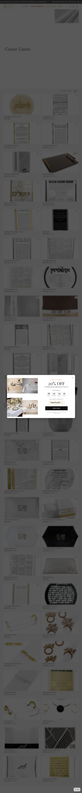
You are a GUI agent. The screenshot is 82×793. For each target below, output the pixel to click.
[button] (56, 403)
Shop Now (56, 408)
